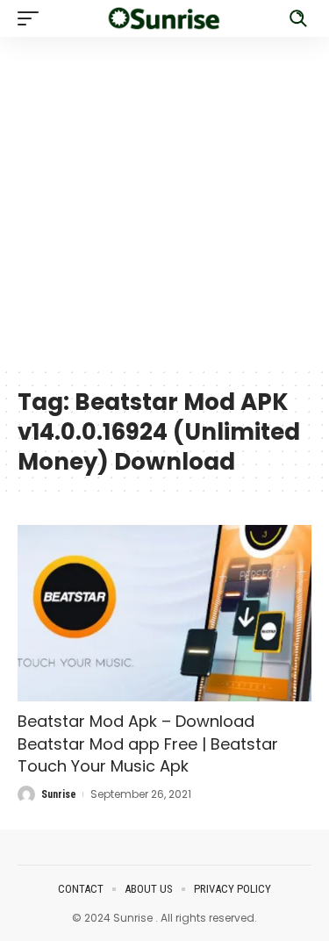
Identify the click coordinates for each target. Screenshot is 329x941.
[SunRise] (165, 19)
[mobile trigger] (32, 18)
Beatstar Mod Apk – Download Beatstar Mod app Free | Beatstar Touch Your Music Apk (148, 743)
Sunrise (58, 794)
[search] (298, 18)
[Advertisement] (164, 201)
